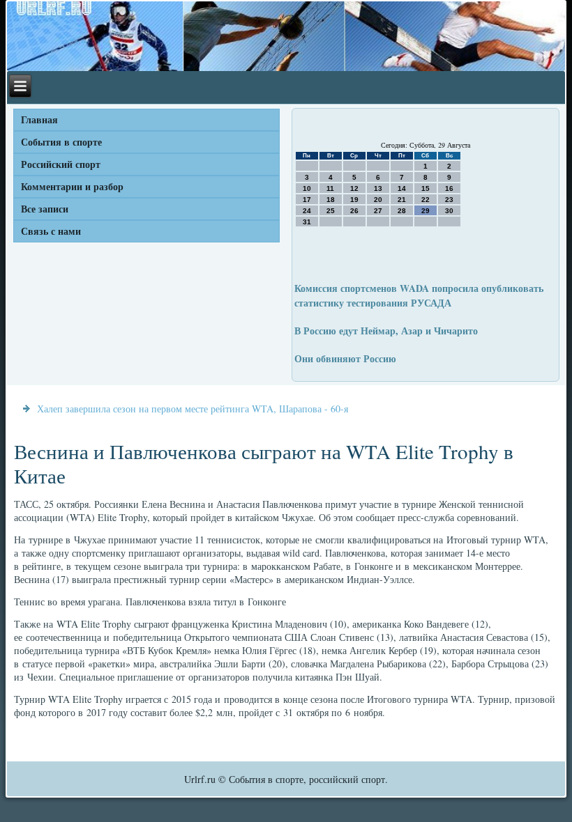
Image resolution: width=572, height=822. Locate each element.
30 (449, 211)
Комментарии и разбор (72, 186)
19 (354, 199)
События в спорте (61, 141)
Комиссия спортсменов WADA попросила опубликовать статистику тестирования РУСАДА (418, 295)
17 (307, 199)
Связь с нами (51, 231)
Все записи (44, 208)
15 (425, 188)
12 (354, 188)
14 (402, 188)
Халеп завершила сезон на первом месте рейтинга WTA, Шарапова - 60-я (192, 408)
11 (330, 188)
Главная (39, 119)
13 (378, 188)
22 (425, 199)
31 (307, 222)
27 (378, 211)
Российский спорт (60, 164)
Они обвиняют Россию (345, 358)
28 (402, 211)
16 (449, 188)
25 (330, 211)
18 (330, 199)
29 (425, 211)
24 (307, 211)
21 (402, 199)
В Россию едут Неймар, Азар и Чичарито (386, 330)
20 (378, 199)
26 (354, 211)
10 (307, 188)
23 (449, 199)
